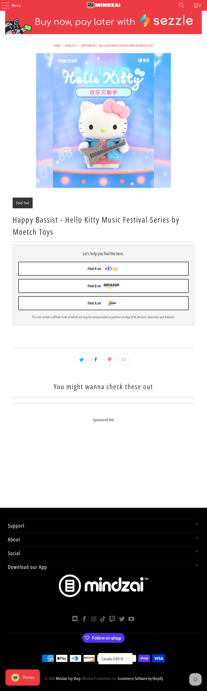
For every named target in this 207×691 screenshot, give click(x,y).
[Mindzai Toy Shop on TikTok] (103, 619)
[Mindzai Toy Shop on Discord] (75, 619)
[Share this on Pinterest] (110, 359)
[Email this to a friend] (124, 359)
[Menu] (2, 5)
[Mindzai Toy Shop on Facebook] (85, 619)
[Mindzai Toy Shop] (103, 5)
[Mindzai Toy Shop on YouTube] (131, 619)
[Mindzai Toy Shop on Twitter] (122, 619)
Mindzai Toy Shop (68, 678)
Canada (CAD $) (112, 658)
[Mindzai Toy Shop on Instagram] (94, 619)
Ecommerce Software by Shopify (140, 678)
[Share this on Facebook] (96, 359)
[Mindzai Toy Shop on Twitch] (113, 619)
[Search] (182, 5)
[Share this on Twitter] (82, 359)
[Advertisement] (103, 470)
